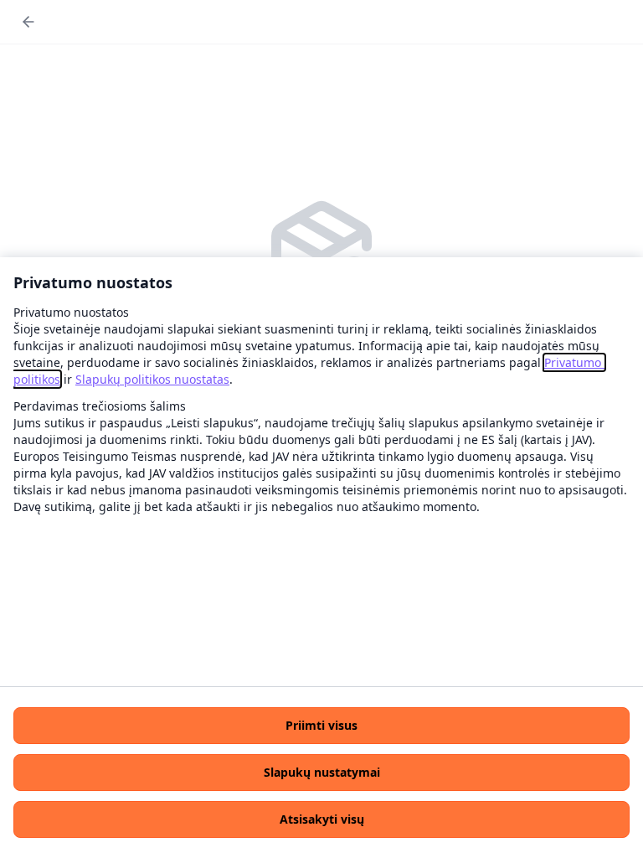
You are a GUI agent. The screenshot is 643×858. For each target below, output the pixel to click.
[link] (152, 379)
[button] (321, 725)
